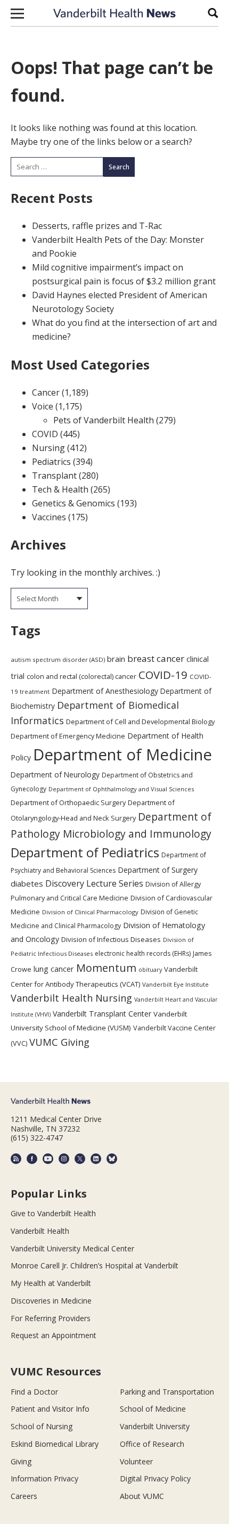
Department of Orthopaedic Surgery (68, 802)
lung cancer (54, 969)
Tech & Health (60, 489)
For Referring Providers (51, 1318)
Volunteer (136, 1461)
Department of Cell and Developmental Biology (140, 721)
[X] (80, 1158)
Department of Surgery (158, 870)
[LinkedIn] (96, 1158)
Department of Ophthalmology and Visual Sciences (121, 789)
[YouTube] (48, 1158)
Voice (42, 406)
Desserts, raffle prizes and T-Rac (97, 226)
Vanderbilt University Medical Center (72, 1248)
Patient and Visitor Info (50, 1409)
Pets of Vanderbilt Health (103, 420)
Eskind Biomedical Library (55, 1444)
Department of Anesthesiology (105, 691)
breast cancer (155, 658)
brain (116, 658)
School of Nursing (41, 1426)
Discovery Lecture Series (94, 883)
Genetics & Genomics (73, 503)
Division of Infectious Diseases (111, 939)
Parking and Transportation (167, 1392)
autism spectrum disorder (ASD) (58, 659)
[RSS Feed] (16, 1158)
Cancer (46, 392)
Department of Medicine (122, 754)
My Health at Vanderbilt (51, 1283)
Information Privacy (44, 1478)
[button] (17, 13)
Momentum (106, 968)
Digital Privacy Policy (155, 1478)
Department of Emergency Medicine (68, 736)
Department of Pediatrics (85, 852)
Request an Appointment (53, 1335)
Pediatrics (51, 462)
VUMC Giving (59, 1041)
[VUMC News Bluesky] (112, 1158)
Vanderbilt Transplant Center (102, 1014)
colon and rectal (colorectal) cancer (81, 676)
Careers (24, 1496)
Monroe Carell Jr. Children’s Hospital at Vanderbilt (94, 1265)
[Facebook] (32, 1158)
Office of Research (152, 1444)
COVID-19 (162, 674)
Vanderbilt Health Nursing (71, 998)
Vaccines (49, 517)
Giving (21, 1461)
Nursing (48, 448)
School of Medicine (153, 1409)
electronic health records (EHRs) (143, 953)
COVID (45, 434)
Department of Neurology (55, 774)
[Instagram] (64, 1158)
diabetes (27, 883)
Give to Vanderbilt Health (53, 1213)
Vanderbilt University (155, 1426)
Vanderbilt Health (40, 1231)
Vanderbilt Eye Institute (175, 984)
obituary (150, 969)
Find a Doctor (34, 1392)
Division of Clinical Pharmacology (90, 912)
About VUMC (142, 1496)
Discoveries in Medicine (51, 1301)
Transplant (54, 475)
